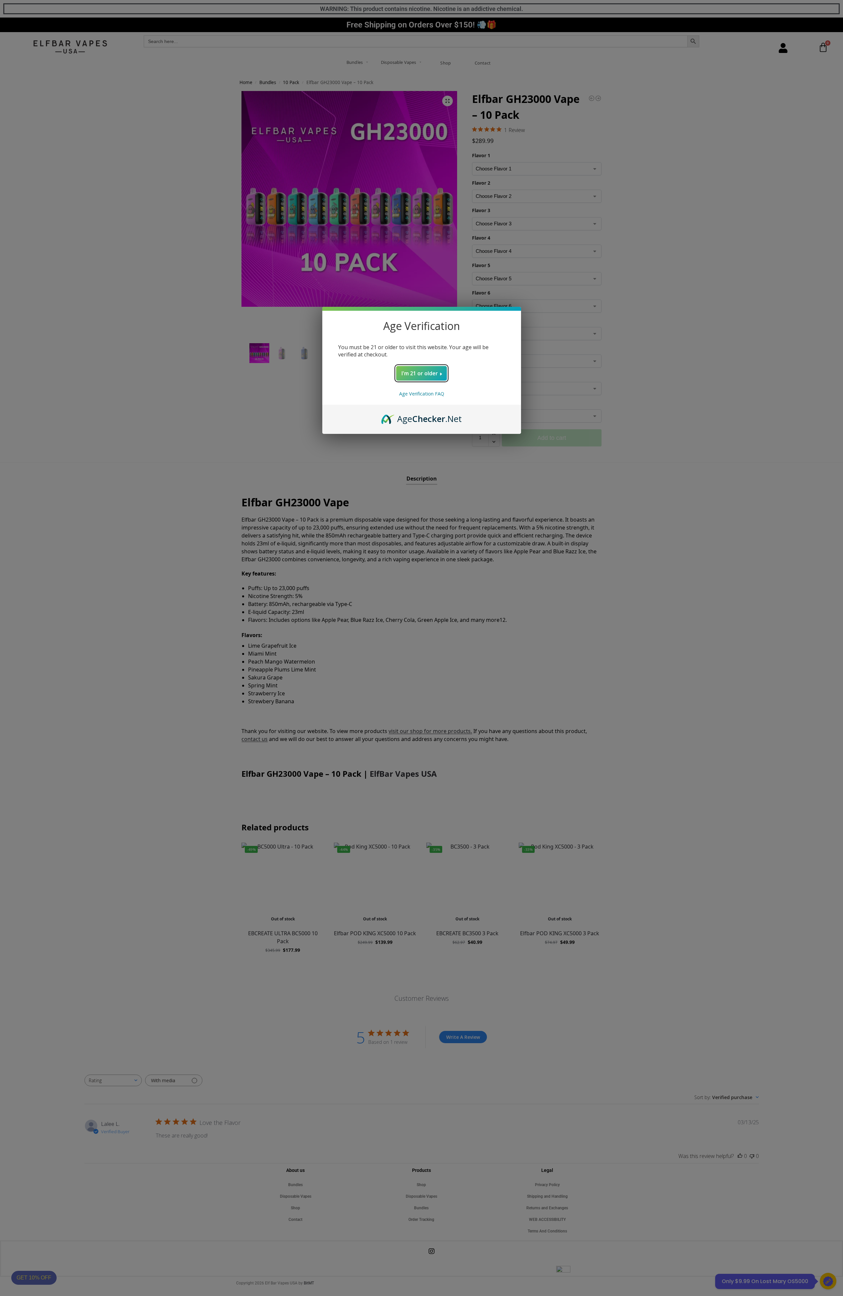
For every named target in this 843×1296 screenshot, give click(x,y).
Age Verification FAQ (421, 394)
